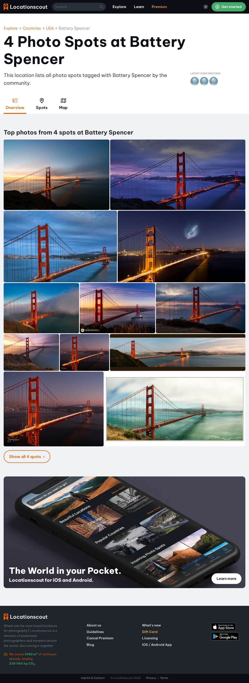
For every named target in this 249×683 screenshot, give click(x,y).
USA (50, 28)
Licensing (150, 638)
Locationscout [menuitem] (25, 6)
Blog (90, 644)
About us (94, 625)
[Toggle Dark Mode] (206, 6)
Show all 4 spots (25, 456)
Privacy (151, 678)
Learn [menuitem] (139, 7)
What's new (151, 625)
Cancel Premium (100, 638)
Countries (32, 28)
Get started (231, 7)
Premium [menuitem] (159, 7)
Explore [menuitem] (119, 7)
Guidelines (95, 632)
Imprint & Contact (93, 678)
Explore (11, 28)
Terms (164, 678)
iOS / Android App (157, 644)
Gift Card (150, 632)
